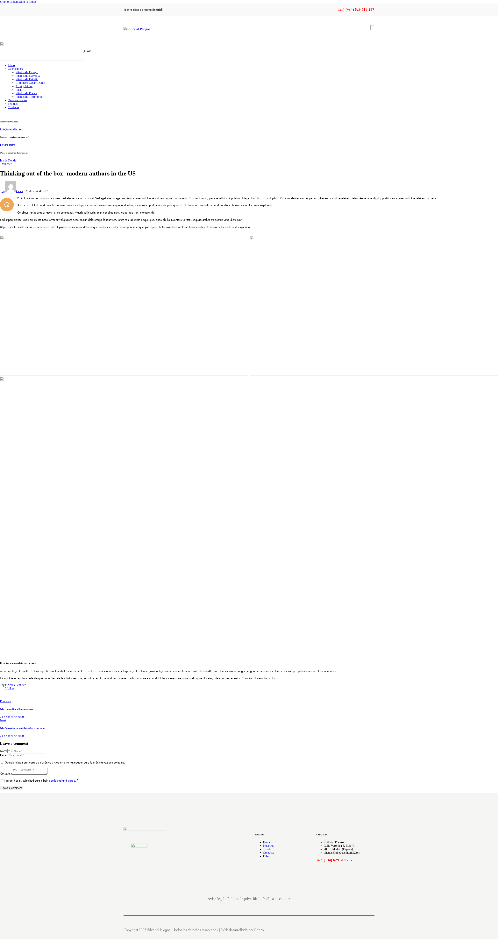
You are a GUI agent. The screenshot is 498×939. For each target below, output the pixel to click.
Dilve (266, 856)
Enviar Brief (7, 145)
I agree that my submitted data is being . (41, 780)
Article (11, 685)
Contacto (268, 852)
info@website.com (11, 129)
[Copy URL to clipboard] (37, 695)
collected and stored (63, 780)
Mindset (6, 164)
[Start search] (372, 27)
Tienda (267, 849)
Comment (6, 773)
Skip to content (9, 1)
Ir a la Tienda (8, 160)
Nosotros (268, 845)
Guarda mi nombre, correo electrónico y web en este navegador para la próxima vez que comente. (65, 762)
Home (267, 842)
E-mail (4, 755)
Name (3, 751)
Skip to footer (27, 1)
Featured (21, 685)
